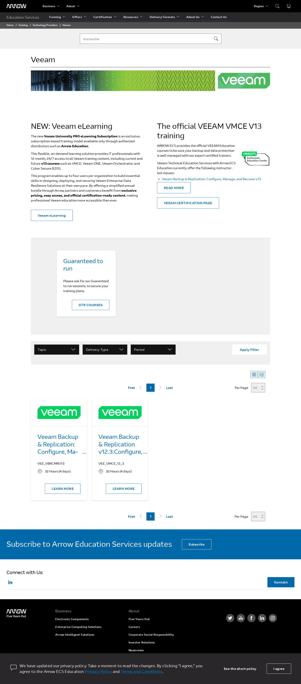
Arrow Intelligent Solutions (74, 634)
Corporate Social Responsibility (151, 634)
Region (259, 6)
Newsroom (136, 650)
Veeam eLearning (52, 215)
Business (49, 6)
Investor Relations (142, 642)
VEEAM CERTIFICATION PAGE (188, 203)
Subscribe (197, 544)
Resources (130, 17)
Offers (77, 17)
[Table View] (261, 374)
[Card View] (254, 374)
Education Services (23, 17)
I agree (279, 668)
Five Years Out (139, 619)
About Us (192, 17)
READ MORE (174, 188)
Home (10, 25)
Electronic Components (72, 619)
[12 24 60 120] (259, 387)
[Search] (216, 38)
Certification (102, 17)
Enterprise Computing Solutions (78, 627)
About (70, 6)
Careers (134, 627)
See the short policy (240, 668)
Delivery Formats (162, 17)
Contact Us (219, 17)
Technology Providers (45, 25)
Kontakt (281, 582)
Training (55, 17)
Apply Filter (249, 349)
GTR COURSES (91, 305)
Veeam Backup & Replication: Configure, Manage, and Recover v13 (211, 179)
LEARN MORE (63, 488)
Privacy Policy (98, 671)
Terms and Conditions (142, 671)
